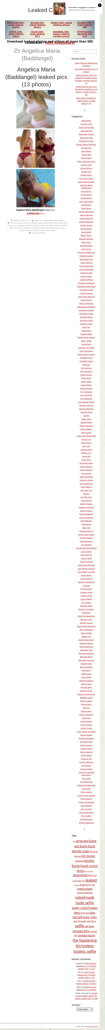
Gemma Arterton (86, 405)
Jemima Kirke (86, 449)
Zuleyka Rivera (86, 819)
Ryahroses (86, 718)
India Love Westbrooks (86, 436)
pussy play (41, 228)
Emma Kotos (86, 381)
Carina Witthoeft (86, 269)
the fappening (30, 230)
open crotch (14, 228)
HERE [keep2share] (60, 42)
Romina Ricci (86, 711)
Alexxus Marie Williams (86, 144)
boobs (55, 223)
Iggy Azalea (86, 432)
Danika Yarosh (86, 324)
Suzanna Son (86, 759)
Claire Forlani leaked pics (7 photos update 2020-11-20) (86, 975)
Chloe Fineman (86, 293)
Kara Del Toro (86, 490)
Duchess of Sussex (86, 347)
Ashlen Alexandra (86, 211)
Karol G (86, 494)
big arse (35, 223)
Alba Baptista (86, 131)
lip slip (92, 884)
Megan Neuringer (86, 640)
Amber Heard (86, 175)
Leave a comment (38, 233)
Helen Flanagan (86, 426)
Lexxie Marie (86, 575)
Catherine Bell (86, 273)
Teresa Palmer (86, 769)
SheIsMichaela (86, 742)
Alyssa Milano (86, 168)
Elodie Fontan (86, 375)
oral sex (84, 912)
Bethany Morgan (86, 239)
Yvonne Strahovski (86, 802)
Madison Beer (86, 606)
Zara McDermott (86, 812)
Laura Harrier (86, 555)
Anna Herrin (86, 191)
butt (65, 223)
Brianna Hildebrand (86, 252)
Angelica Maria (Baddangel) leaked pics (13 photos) (36, 76)
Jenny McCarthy (86, 463)
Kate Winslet (86, 500)
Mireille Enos (86, 663)
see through (79, 921)
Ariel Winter (86, 205)
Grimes (86, 415)
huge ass (29, 225)
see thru (91, 921)
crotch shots (12, 225)
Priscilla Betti (86, 687)
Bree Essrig (86, 249)
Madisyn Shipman (86, 609)
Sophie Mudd (86, 748)
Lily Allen (86, 585)
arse (11, 223)
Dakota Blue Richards (86, 307)
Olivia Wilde (86, 677)
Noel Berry (86, 670)
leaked (35, 225)
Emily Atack (86, 378)
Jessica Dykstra (86, 470)
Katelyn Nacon (86, 504)
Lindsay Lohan (86, 592)
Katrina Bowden (86, 514)
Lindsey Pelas (86, 595)
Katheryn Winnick (86, 507)
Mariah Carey (86, 619)
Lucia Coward (86, 599)
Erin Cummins (86, 395)
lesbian (77, 885)
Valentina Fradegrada (86, 785)
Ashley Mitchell (86, 218)
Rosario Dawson (86, 714)
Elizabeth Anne (86, 358)
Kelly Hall (86, 528)
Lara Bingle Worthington (86, 548)
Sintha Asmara (86, 745)
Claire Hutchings (86, 303)
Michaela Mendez (86, 653)
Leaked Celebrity (50, 10)
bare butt (27, 223)
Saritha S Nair (86, 728)
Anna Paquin (86, 194)
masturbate (43, 225)
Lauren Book (86, 558)
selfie (48, 228)
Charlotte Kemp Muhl (86, 286)
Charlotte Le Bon (86, 290)
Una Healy (86, 778)
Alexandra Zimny (86, 141)
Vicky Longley (86, 792)
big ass (41, 223)
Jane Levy (86, 446)
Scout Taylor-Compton (86, 731)
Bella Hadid (86, 232)
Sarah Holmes (86, 721)
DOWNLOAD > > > (35, 213)
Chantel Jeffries (86, 279)
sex (86, 926)
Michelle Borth (86, 657)
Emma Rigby (86, 385)
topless (42, 230)
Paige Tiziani (86, 684)
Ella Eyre (86, 364)
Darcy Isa (86, 327)
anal (74, 841)
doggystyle (80, 875)
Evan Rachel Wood (86, 402)
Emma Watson (86, 388)
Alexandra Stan (86, 137)
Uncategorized (86, 782)
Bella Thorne (86, 235)
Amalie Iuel (86, 171)
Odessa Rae (86, 674)
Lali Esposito (86, 544)
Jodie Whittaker (86, 477)
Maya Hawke (86, 633)
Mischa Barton (86, 667)
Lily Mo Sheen (86, 589)
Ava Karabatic (86, 228)
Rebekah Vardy (86, 697)
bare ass (20, 223)
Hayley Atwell (86, 422)
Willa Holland (86, 799)
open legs (23, 228)
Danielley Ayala (86, 320)
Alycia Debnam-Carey (86, 161)
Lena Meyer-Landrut (86, 572)
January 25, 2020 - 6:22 (21, 220)
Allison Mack (86, 158)
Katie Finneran (86, 511)
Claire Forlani (86, 300)
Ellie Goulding (86, 371)
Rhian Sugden (86, 701)
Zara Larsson (86, 809)
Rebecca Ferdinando (86, 694)
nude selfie (63, 225)
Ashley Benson (86, 215)
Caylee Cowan (86, 276)
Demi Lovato (86, 341)
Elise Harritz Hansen (86, 354)
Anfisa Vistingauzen (86, 182)
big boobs (48, 223)
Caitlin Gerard (86, 262)
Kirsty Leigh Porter (86, 534)
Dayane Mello (86, 334)
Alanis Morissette (86, 127)
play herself (32, 228)
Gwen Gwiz (86, 419)
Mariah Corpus (86, 623)
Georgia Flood (86, 412)
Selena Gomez (86, 735)
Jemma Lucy (86, 453)
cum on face (89, 871)
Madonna (86, 612)
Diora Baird (86, 344)
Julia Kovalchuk (86, 483)
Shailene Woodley (86, 738)
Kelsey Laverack (86, 531)
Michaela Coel (86, 650)
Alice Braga (86, 151)
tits (37, 230)
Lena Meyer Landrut (86, 568)
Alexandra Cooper (86, 134)
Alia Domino (86, 148)
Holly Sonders (86, 429)
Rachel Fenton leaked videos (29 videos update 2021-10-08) (86, 996)
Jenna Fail (86, 456)
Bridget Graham (86, 256)
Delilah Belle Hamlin (86, 337)
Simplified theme (93, 1026)
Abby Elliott (86, 120)
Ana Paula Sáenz (86, 178)
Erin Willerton (86, 398)
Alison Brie (86, 154)
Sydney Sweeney (86, 762)
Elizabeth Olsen (86, 361)
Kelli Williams (86, 521)
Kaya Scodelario (86, 517)
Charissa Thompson (86, 283)
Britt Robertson (86, 259)
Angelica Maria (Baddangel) (53, 220)
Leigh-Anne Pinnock (86, 565)
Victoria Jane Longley (86, 795)
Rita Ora (86, 708)
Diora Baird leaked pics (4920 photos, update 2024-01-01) (86, 101)
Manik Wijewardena (86, 616)
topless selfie (50, 230)
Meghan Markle (86, 643)
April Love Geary (86, 201)
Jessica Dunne (86, 466)
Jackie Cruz (86, 439)
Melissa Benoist (86, 646)
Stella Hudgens (86, 752)
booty (60, 223)
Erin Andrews (86, 392)
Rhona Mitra (86, 704)
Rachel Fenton (86, 691)
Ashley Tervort (86, 225)
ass (15, 223)
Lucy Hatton (86, 602)
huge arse (21, 225)
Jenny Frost (86, 460)
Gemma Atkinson (86, 409)
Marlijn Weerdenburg (86, 626)
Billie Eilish (86, 242)
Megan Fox (86, 636)
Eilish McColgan (86, 351)
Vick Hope (86, 788)
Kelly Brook (86, 524)
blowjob (79, 860)
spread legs (55, 228)
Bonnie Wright (86, 245)
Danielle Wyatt (86, 317)
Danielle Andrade (86, 310)
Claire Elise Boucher (86, 296)
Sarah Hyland (86, 725)
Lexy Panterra (86, 578)
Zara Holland (86, 805)
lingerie (84, 884)
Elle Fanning (86, 368)
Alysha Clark (86, 165)
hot (90, 875)
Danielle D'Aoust (86, 313)
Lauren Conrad (86, 561)
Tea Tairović (86, 765)
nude (56, 225)
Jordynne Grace (86, 480)
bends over (80, 851)
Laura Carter (86, 551)
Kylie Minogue (86, 541)
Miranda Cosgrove (86, 660)
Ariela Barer (86, 208)
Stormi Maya (86, 755)
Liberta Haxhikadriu (86, 582)
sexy (91, 926)
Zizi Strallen (86, 816)
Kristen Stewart (86, 538)
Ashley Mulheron (86, 222)
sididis (36, 220)
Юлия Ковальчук (86, 822)
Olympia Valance (86, 680)
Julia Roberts (86, 487)
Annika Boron (86, 198)
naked (51, 225)
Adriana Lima (86, 124)
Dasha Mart (86, 330)
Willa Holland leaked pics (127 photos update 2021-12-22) (86, 966)
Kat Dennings (86, 497)
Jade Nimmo (86, 443)
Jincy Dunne (86, 473)
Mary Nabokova (86, 629)
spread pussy (86, 935)
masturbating (84, 892)
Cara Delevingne (86, 266)
